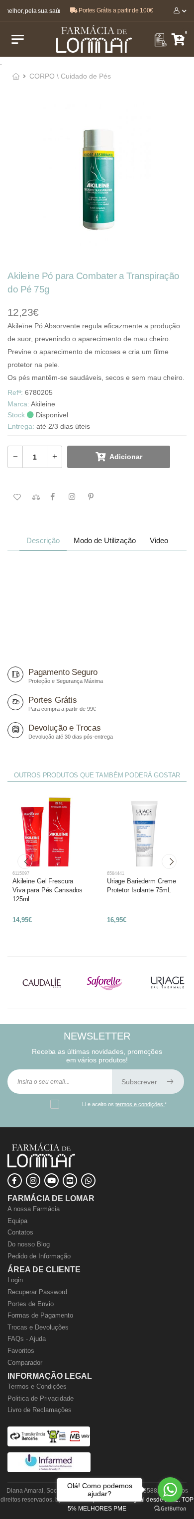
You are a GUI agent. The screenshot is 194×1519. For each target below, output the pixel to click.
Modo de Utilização (105, 540)
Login (15, 1280)
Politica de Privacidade (40, 1398)
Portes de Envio (30, 1304)
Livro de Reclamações (39, 1410)
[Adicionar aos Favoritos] (14, 497)
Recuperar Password (37, 1292)
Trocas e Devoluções (38, 1327)
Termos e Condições (37, 1386)
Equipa (17, 1221)
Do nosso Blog (28, 1244)
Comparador (24, 1362)
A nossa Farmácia (33, 1209)
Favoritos (20, 1350)
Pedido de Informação (39, 1256)
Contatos (20, 1232)
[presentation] (24, 861)
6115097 (20, 873)
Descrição (43, 540)
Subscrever (140, 1082)
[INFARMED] (49, 1470)
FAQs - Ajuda (26, 1338)
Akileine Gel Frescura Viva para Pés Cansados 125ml (47, 890)
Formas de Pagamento (40, 1315)
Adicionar (125, 457)
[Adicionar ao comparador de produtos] (33, 497)
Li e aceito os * (124, 1104)
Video (159, 540)
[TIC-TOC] (70, 1180)
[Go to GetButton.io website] (170, 1509)
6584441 (115, 873)
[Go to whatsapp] (170, 1489)
